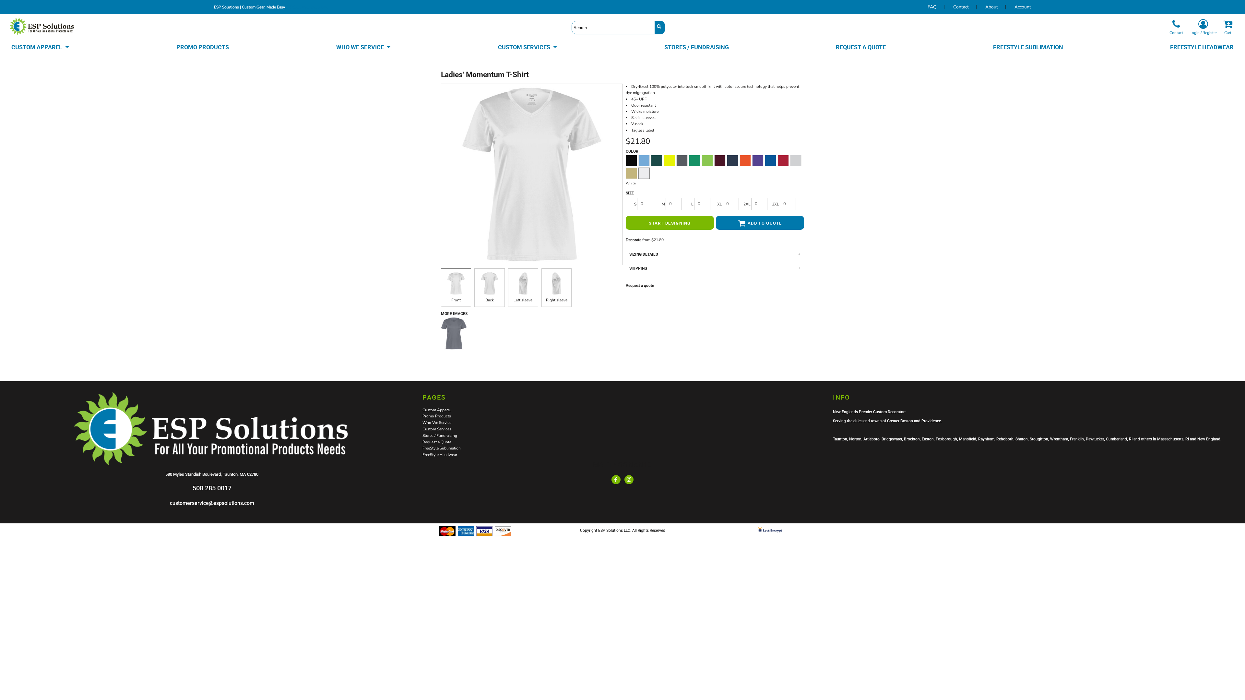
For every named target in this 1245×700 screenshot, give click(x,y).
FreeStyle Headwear (439, 454)
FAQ (932, 7)
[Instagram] (629, 479)
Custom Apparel (436, 410)
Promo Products (436, 416)
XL (719, 204)
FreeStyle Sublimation (441, 448)
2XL (747, 204)
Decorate (633, 239)
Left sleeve (523, 300)
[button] (40, 47)
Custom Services (436, 429)
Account (1022, 7)
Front (456, 300)
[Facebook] (616, 479)
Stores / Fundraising (439, 435)
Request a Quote (436, 442)
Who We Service (436, 422)
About (991, 7)
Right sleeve (556, 300)
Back (489, 300)
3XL (775, 204)
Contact (961, 7)
